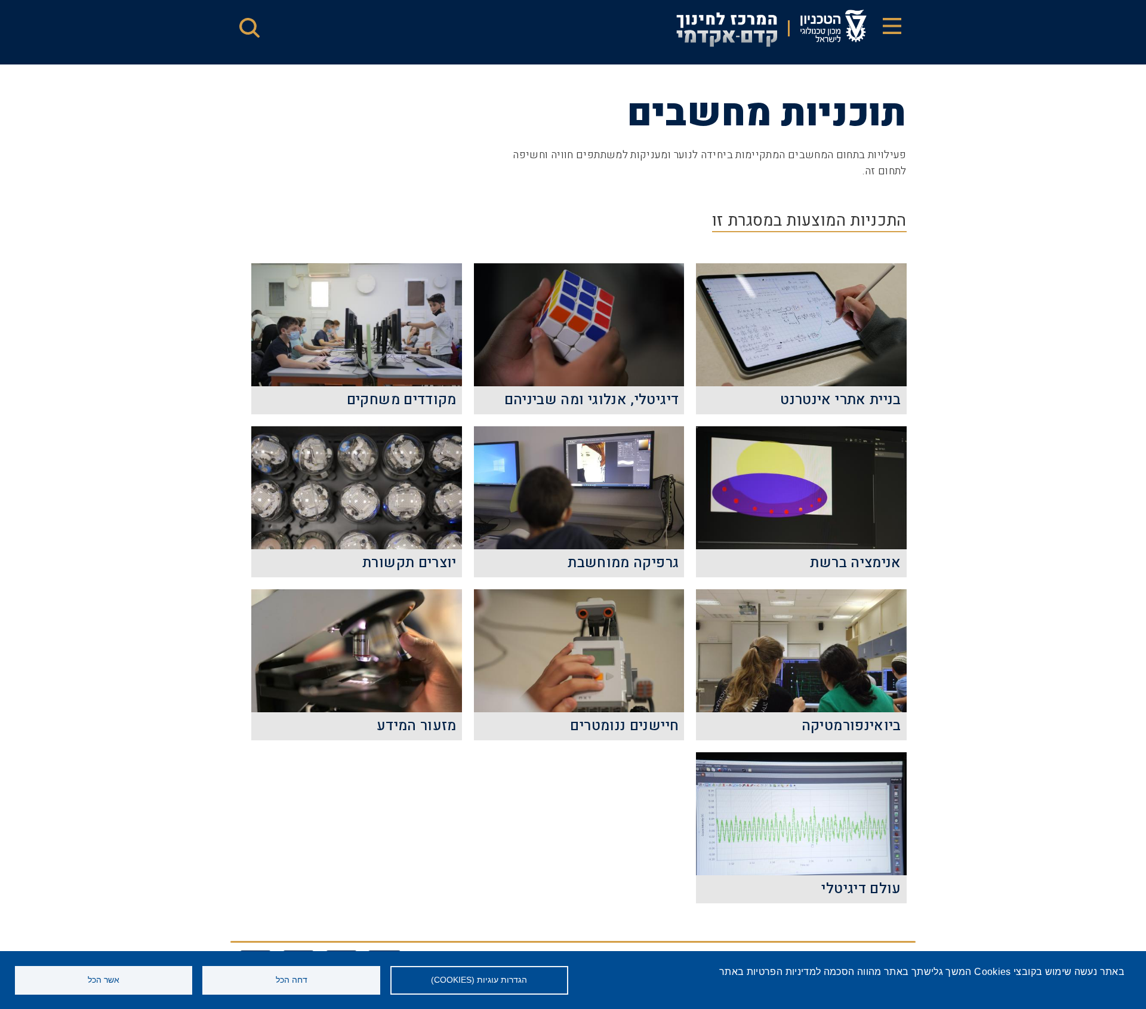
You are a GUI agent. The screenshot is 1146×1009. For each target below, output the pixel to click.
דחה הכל (291, 980)
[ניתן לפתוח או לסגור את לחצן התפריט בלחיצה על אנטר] (892, 28)
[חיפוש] (253, 28)
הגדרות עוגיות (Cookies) (479, 980)
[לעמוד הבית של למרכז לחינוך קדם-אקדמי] (726, 28)
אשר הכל (103, 980)
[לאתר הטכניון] (833, 28)
